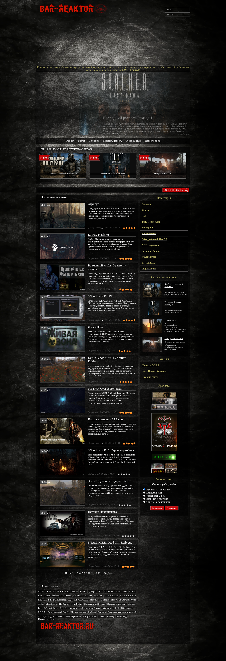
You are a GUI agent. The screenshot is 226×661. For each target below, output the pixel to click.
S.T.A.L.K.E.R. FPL (100, 296)
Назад (68, 573)
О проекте (94, 140)
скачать (102, 616)
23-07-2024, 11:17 (108, 289)
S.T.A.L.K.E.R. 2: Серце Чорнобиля (111, 450)
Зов (61, 608)
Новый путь (170, 320)
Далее (110, 573)
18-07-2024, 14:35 (111, 320)
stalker (41, 604)
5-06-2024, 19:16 (111, 566)
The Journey (64, 604)
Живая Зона (95, 327)
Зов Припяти (71, 608)
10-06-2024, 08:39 (106, 474)
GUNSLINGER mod (82, 595)
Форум (81, 140)
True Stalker (76, 604)
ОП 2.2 (116, 608)
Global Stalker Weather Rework (58, 595)
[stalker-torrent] (164, 403)
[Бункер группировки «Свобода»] (171, 467)
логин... (170, 9)
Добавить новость (112, 140)
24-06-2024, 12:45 (108, 412)
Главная (70, 140)
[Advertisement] (113, 42)
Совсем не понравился (158, 502)
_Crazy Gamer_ (95, 227)
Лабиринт (106, 608)
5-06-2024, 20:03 (111, 535)
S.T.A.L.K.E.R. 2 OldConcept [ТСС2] (55, 600)
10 (89, 573)
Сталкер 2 (42, 616)
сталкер (110, 616)
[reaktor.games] (164, 450)
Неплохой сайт (154, 492)
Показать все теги (46, 619)
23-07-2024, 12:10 (108, 258)
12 (96, 573)
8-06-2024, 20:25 (107, 505)
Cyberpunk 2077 (95, 591)
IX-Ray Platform (98, 234)
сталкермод (121, 616)
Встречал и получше (157, 499)
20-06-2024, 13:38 (111, 443)
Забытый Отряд (51, 608)
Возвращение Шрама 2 (94, 604)
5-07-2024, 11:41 (107, 351)
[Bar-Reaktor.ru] (164, 409)
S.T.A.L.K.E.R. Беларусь (85, 600)
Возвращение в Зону (117, 604)
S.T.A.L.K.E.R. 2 (128, 595)
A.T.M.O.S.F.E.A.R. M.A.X (50, 591)
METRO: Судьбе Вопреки (105, 388)
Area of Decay (71, 591)
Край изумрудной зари (89, 608)
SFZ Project (104, 600)
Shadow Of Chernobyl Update (124, 600)
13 (99, 573)
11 (92, 573)
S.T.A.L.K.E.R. (111, 595)
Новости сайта (152, 140)
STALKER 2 (51, 604)
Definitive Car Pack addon (115, 591)
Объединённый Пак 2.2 (58, 612)
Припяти (102, 612)
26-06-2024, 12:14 (108, 381)
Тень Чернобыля (73, 616)
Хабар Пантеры (90, 616)
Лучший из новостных (158, 489)
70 (105, 573)
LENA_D (92, 474)
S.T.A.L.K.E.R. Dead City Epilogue (110, 542)
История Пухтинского (102, 511)
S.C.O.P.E (98, 595)
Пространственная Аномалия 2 (122, 612)
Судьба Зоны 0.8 (56, 616)
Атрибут (93, 204)
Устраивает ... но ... (156, 495)
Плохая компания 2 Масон (105, 419)
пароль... (171, 14)
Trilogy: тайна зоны (174, 338)
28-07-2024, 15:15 (111, 227)
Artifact (82, 591)
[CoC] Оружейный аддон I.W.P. (108, 481)
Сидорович (93, 258)
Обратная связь (133, 140)
